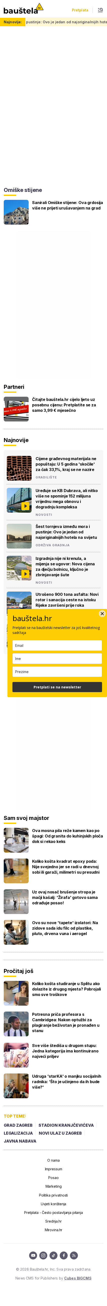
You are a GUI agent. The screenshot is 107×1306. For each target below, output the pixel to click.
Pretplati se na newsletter (57, 687)
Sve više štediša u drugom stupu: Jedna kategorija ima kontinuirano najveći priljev (65, 1051)
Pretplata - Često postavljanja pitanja (53, 1212)
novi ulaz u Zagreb (60, 1133)
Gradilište (46, 477)
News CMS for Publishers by (53, 1278)
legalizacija (18, 1133)
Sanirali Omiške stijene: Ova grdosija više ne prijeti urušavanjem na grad (67, 205)
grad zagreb (18, 1125)
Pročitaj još (18, 971)
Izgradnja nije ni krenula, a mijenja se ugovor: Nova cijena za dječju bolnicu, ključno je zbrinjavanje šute (65, 566)
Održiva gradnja (53, 545)
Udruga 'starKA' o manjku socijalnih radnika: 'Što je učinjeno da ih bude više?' (66, 1082)
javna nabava (20, 1141)
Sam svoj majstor (26, 818)
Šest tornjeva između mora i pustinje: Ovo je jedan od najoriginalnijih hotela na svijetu (66, 532)
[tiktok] (53, 1255)
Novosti (44, 515)
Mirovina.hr (53, 1230)
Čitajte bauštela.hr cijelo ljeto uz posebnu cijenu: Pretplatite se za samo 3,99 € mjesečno (64, 405)
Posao (53, 1177)
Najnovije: (13, 22)
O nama (53, 1160)
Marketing (54, 1186)
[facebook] (64, 1255)
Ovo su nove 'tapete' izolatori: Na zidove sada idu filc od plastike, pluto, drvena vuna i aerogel (65, 928)
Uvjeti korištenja (53, 1204)
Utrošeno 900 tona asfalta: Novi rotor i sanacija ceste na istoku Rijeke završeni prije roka (67, 600)
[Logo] (24, 9)
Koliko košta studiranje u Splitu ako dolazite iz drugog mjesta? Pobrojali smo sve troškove (66, 989)
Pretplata (80, 10)
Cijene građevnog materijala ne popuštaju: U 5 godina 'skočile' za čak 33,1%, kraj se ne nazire (66, 464)
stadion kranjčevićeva (66, 1125)
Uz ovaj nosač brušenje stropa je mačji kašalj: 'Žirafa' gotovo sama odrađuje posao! (65, 897)
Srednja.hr (53, 1221)
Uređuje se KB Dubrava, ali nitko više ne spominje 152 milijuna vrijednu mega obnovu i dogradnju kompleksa (67, 498)
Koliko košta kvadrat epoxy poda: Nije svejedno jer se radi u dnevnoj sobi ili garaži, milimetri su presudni (66, 867)
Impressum (53, 1169)
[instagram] (43, 1255)
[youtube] (33, 1255)
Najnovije (16, 440)
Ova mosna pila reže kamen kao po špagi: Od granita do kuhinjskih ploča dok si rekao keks (67, 836)
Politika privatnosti (53, 1195)
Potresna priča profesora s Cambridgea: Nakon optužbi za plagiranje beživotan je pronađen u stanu (66, 1022)
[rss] (74, 1255)
